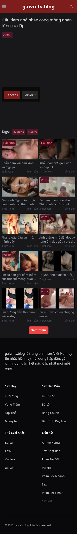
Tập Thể (10, 413)
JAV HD (46, 468)
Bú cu (9, 442)
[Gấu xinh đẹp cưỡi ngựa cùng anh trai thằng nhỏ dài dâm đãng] (20, 187)
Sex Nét (47, 501)
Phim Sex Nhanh (53, 476)
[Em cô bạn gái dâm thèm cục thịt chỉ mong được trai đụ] (20, 261)
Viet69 (7, 35)
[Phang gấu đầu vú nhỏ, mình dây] (20, 224)
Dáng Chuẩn (50, 413)
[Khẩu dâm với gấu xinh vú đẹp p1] (57, 149)
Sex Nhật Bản (51, 451)
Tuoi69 (32, 132)
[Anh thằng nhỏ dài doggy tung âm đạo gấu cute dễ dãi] (57, 224)
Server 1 (12, 95)
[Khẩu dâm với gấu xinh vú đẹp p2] (20, 149)
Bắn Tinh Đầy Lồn (54, 421)
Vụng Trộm (12, 404)
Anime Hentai (51, 442)
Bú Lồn (46, 404)
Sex (44, 484)
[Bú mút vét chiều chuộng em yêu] (57, 298)
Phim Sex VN (50, 459)
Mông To (11, 421)
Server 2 (29, 95)
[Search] (71, 6)
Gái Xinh (10, 468)
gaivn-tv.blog (38, 6)
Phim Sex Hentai (53, 493)
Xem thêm (38, 330)
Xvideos (18, 132)
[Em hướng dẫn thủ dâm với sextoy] (20, 298)
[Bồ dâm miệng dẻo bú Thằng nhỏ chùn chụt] (57, 187)
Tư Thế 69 (48, 396)
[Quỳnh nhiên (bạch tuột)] (57, 261)
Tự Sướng (11, 396)
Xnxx (8, 451)
